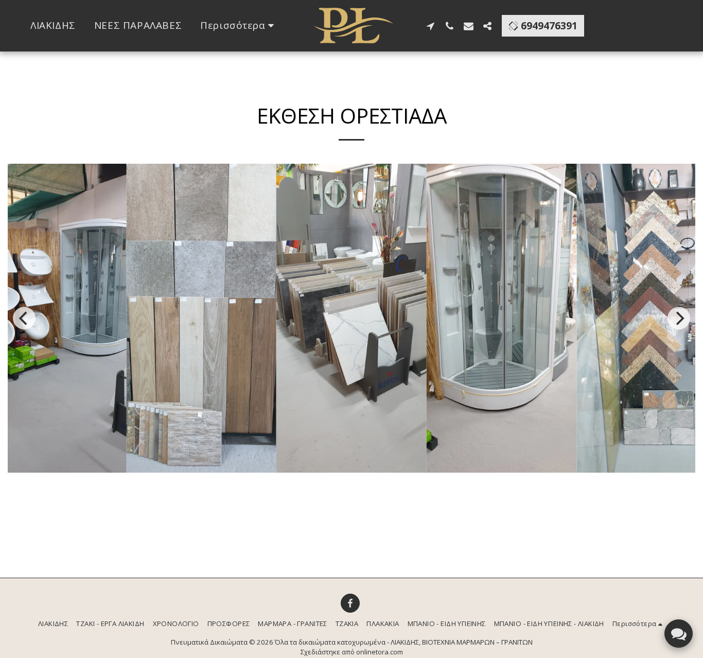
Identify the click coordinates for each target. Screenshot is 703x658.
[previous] (24, 318)
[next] (678, 318)
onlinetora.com (379, 651)
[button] (430, 26)
